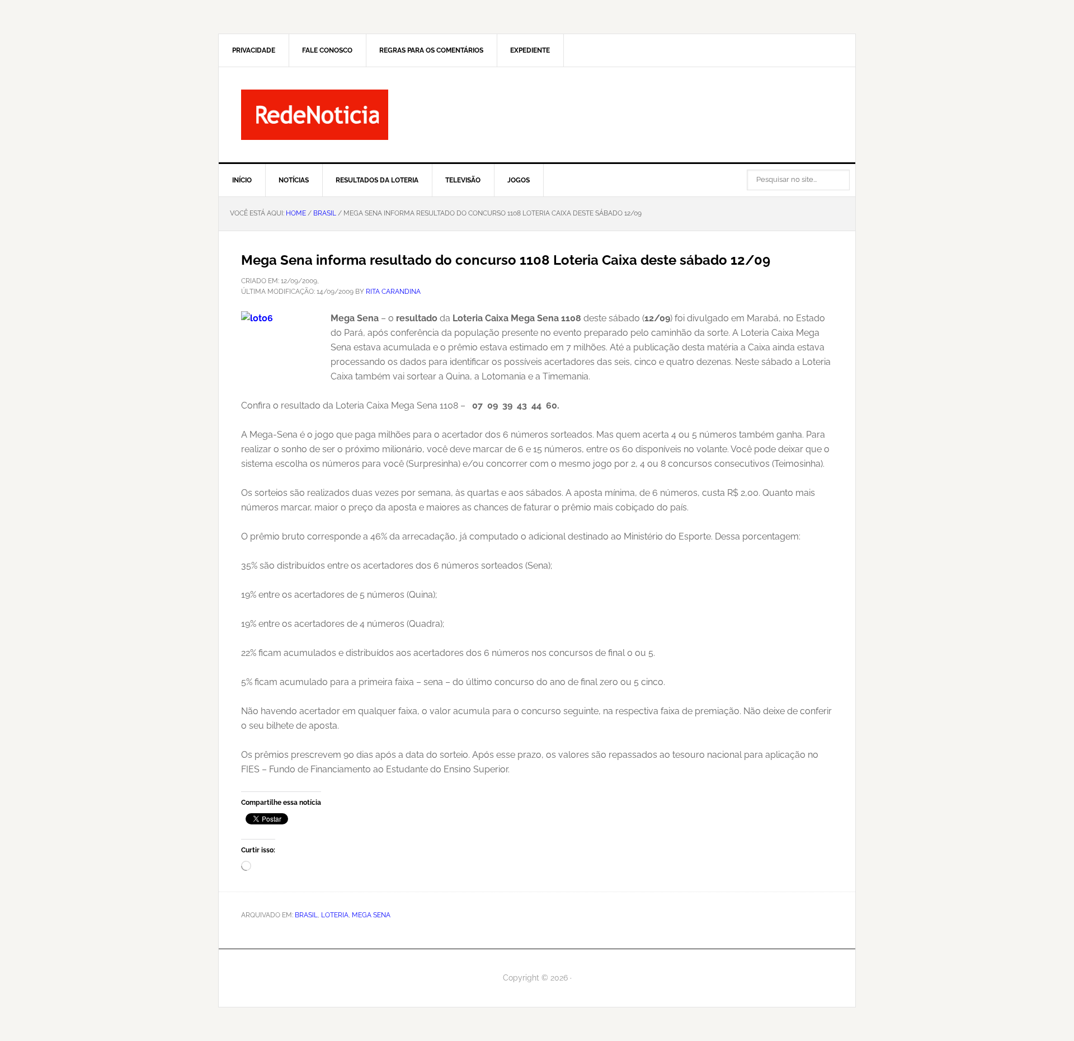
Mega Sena (371, 915)
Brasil (306, 915)
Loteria (334, 915)
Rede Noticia (537, 115)
